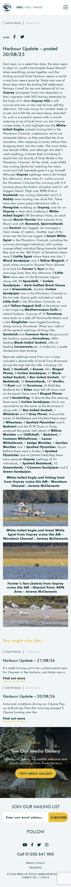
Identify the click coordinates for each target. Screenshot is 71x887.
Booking (36, 867)
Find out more (14, 678)
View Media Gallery (35, 773)
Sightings (13, 23)
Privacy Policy (35, 863)
